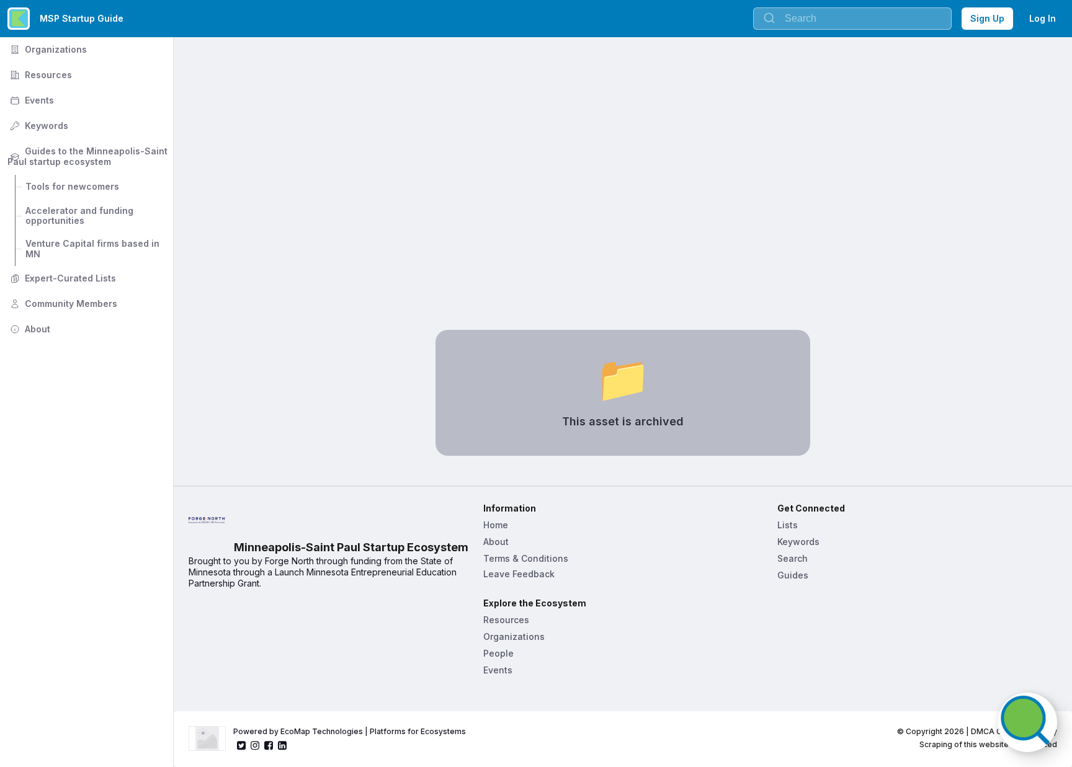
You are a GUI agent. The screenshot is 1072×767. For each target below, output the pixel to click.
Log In (1042, 18)
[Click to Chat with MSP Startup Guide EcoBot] (1027, 722)
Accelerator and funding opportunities (80, 215)
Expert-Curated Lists (61, 278)
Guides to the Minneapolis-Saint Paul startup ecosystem (88, 156)
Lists (787, 525)
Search (792, 558)
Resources (39, 74)
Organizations (47, 49)
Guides (792, 575)
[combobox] (852, 18)
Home (495, 525)
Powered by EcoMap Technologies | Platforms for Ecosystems (349, 731)
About (28, 329)
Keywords (37, 125)
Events (30, 100)
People (498, 653)
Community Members (62, 303)
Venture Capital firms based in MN (93, 248)
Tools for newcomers (72, 186)
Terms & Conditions (525, 558)
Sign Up (987, 18)
